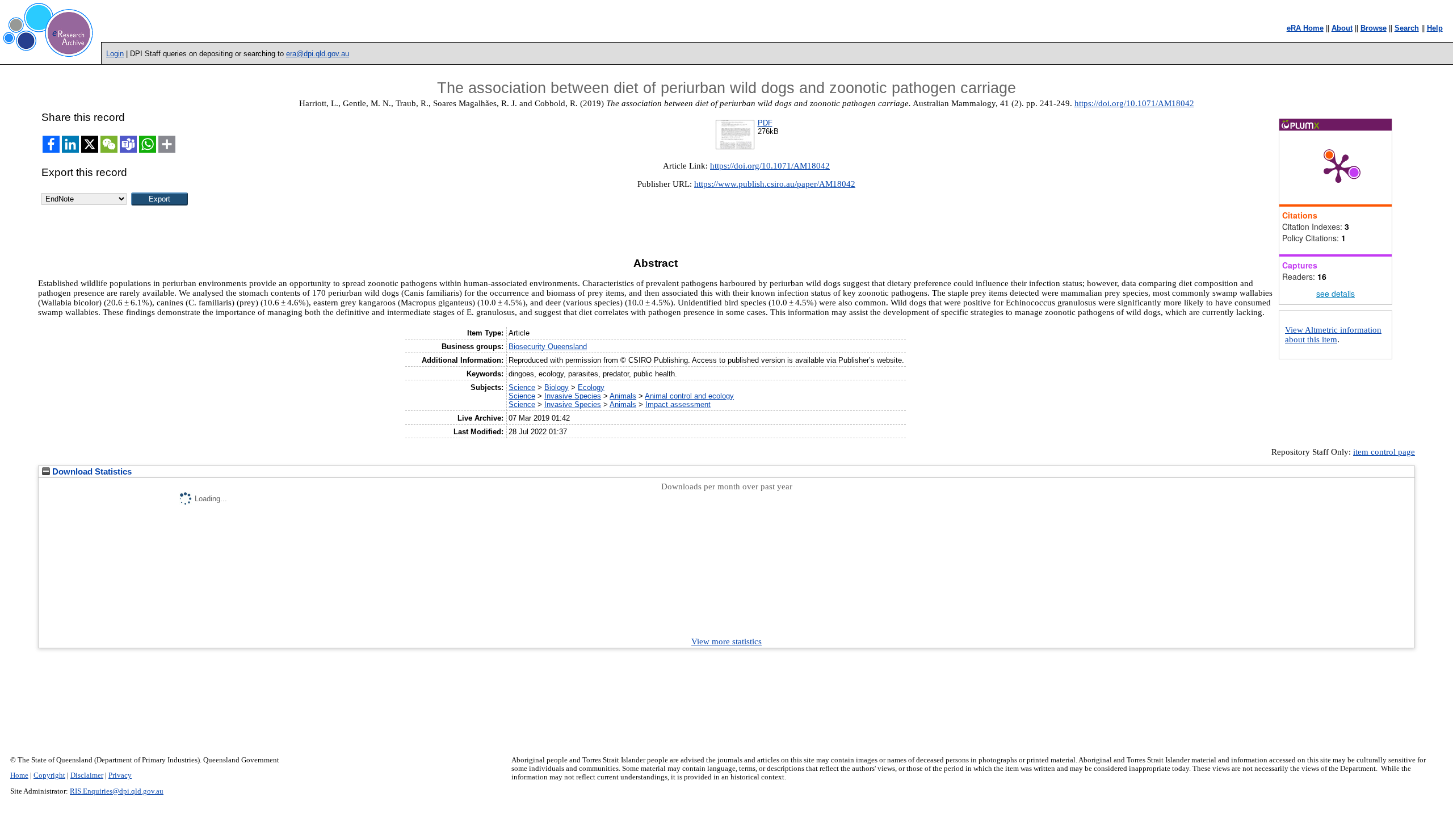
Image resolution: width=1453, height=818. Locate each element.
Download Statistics (91, 471)
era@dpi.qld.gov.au (317, 53)
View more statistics (726, 641)
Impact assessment (678, 404)
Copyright (49, 775)
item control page (1384, 451)
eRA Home (1305, 28)
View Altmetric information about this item (1333, 334)
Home (19, 775)
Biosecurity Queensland (548, 346)
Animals (623, 396)
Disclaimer (86, 775)
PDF (765, 123)
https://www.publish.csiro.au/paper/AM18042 (774, 183)
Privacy (120, 775)
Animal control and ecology (689, 396)
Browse (1373, 28)
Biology (556, 387)
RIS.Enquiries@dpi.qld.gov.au (116, 791)
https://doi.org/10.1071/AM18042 (1134, 103)
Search (1407, 28)
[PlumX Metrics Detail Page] (1338, 167)
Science (522, 387)
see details (1335, 293)
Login (115, 53)
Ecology (591, 387)
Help (1435, 28)
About (1342, 28)
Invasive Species (572, 396)
